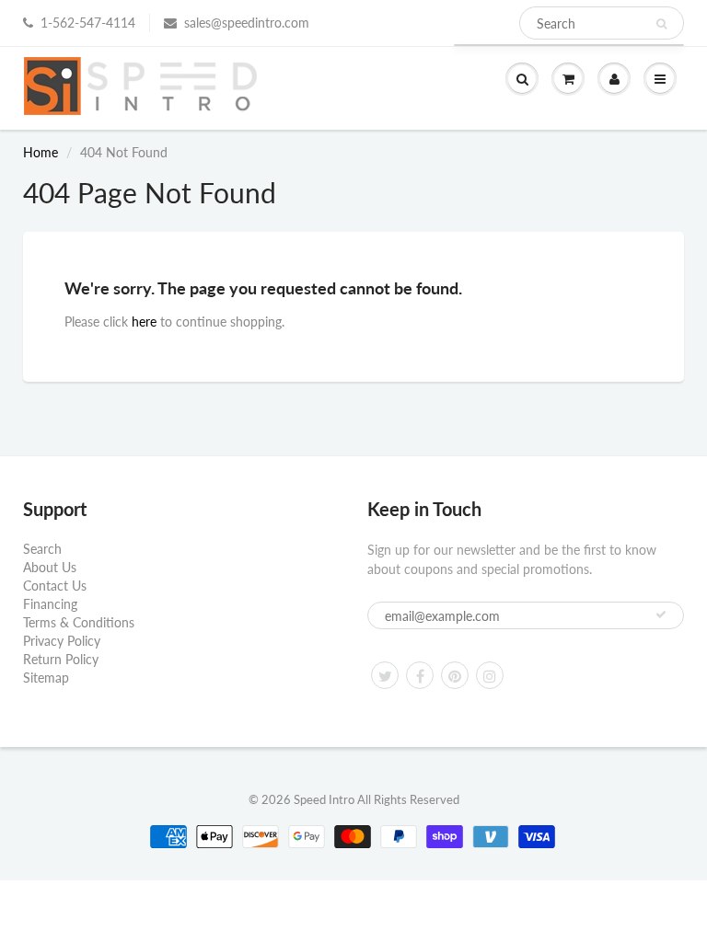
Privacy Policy (61, 641)
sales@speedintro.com (246, 22)
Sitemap (46, 677)
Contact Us (55, 585)
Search (42, 549)
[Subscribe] (661, 614)
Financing (50, 604)
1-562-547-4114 (88, 22)
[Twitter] (385, 675)
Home (40, 152)
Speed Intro (324, 799)
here (144, 321)
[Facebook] (420, 675)
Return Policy (61, 659)
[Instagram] (490, 675)
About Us (49, 567)
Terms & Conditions (78, 622)
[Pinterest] (455, 675)
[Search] (661, 24)
